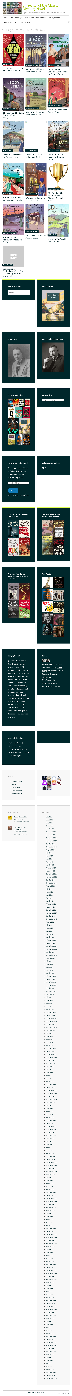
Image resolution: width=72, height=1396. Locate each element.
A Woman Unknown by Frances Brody (36, 199)
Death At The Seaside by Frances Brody (12, 155)
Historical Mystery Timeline (35, 18)
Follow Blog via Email (18, 463)
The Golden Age (16, 18)
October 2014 (50, 1240)
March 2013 (50, 1297)
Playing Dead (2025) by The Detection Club (13, 69)
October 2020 (50, 1024)
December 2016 (51, 1162)
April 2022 (49, 970)
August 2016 (50, 1174)
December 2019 (51, 1054)
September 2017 (51, 1135)
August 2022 (50, 958)
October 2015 (50, 1204)
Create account (17, 781)
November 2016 (51, 1165)
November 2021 (51, 985)
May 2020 (49, 1039)
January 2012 (50, 1339)
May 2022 (49, 967)
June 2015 (49, 1216)
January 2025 (50, 871)
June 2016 (49, 1180)
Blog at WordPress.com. (36, 1392)
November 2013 (51, 1273)
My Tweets (46, 468)
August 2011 (50, 1354)
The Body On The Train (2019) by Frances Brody (13, 115)
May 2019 (49, 1075)
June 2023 (49, 928)
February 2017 (51, 1156)
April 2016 (49, 1186)
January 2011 (50, 1376)
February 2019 (51, 1084)
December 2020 (51, 1018)
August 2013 (50, 1282)
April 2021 (49, 1006)
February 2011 (51, 1373)
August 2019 (50, 1066)
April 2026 (49, 826)
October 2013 (50, 1276)
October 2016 (50, 1168)
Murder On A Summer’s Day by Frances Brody (13, 198)
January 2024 (50, 907)
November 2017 (51, 1129)
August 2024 (50, 886)
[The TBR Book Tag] (58, 632)
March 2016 (50, 1189)
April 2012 (49, 1330)
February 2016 (51, 1192)
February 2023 (51, 940)
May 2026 (49, 823)
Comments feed (17, 790)
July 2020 (49, 1033)
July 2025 (49, 853)
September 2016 (51, 1171)
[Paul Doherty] (58, 583)
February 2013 (51, 1300)
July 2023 (49, 925)
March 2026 (50, 829)
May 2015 (49, 1219)
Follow (13, 490)
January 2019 (50, 1087)
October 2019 (50, 1060)
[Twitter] (68, 21)
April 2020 (49, 1042)
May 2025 (49, 859)
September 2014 (51, 1243)
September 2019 (51, 1063)
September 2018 (51, 1099)
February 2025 (51, 868)
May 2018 (49, 1111)
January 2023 (50, 943)
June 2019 (49, 1072)
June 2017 (49, 1144)
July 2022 (49, 961)
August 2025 (50, 850)
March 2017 (50, 1153)
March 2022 (50, 973)
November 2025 (51, 841)
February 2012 (51, 1336)
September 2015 (51, 1207)
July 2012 (49, 1321)
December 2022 (51, 946)
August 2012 (50, 1318)
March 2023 (50, 937)
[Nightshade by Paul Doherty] (47, 630)
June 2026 (49, 820)
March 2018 (50, 1117)
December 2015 (51, 1198)
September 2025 (51, 847)
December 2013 (51, 1270)
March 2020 (50, 1045)
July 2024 (49, 889)
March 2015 (50, 1225)
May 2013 (49, 1291)
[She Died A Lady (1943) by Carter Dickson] (47, 619)
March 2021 (50, 1009)
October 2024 (50, 880)
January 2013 (50, 1303)
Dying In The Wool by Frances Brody (58, 240)
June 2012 (49, 1324)
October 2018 (50, 1096)
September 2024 (51, 883)
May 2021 (49, 1003)
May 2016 (49, 1183)
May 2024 (49, 895)
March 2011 (50, 1369)
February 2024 (51, 904)
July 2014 (49, 1249)
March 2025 (50, 865)
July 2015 (49, 1213)
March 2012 (50, 1333)
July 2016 (49, 1177)
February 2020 (51, 1048)
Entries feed (16, 787)
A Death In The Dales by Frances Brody (35, 155)
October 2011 (50, 1348)
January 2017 (50, 1159)
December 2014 (51, 1234)
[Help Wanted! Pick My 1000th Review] (47, 607)
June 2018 (49, 1108)
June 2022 (49, 964)
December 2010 (51, 1379)
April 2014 (49, 1258)
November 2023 (51, 913)
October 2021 (50, 988)
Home (5, 18)
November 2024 (51, 877)
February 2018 (51, 1120)
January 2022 (50, 979)
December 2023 (51, 910)
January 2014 (50, 1267)
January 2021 (50, 1015)
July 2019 (49, 1069)
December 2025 (51, 838)
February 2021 (51, 1012)
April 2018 (49, 1114)
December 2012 (51, 1306)
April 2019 (49, 1078)
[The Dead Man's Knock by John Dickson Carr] (58, 620)
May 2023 (49, 931)
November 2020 (51, 1021)
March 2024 (50, 901)
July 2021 (49, 997)
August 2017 (50, 1138)
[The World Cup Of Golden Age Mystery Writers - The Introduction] (47, 583)
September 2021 (51, 991)
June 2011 (49, 1360)
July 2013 (49, 1285)
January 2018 (50, 1123)
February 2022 (51, 976)
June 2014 (49, 1252)
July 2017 (49, 1141)
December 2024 (51, 874)
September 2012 (51, 1315)
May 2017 (49, 1147)
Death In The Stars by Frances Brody (57, 110)
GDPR (27, 22)
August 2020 (50, 1030)
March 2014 (50, 1261)
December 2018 (51, 1090)
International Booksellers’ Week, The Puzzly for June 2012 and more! (13, 272)
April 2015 (49, 1222)
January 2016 (50, 1195)
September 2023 (51, 919)
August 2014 (50, 1246)
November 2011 (51, 1345)
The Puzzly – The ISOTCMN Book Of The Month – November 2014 (58, 197)
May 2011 (49, 1363)
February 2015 (51, 1228)
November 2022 (51, 949)
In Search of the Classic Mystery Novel (40, 7)
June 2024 (49, 892)
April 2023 (49, 934)
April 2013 (49, 1294)
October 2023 (50, 916)
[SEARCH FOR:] (19, 292)
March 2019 (50, 1081)
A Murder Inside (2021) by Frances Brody (36, 70)
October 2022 (50, 952)
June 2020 (49, 1036)
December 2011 (51, 1342)
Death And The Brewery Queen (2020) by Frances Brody (57, 71)
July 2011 (49, 1357)
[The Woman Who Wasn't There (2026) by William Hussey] (47, 595)
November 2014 (51, 1237)
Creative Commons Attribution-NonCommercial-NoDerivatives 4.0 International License (51, 680)
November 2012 (51, 1309)
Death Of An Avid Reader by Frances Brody (56, 157)
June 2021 (49, 1000)
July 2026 (49, 817)
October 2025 (50, 844)
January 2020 (50, 1051)
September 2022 (51, 955)
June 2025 (49, 856)
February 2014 (51, 1264)
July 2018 (49, 1105)
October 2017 (50, 1132)
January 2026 (50, 835)
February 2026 (51, 832)
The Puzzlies (7, 22)
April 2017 (49, 1150)
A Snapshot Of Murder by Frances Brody (35, 113)
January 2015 (50, 1231)
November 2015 (51, 1201)
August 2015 (50, 1210)
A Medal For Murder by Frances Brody (36, 236)
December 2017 (51, 1126)
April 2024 (49, 898)
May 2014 (49, 1255)
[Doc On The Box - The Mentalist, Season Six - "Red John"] (58, 595)
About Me (19, 22)
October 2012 (50, 1312)
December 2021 (51, 982)
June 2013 (49, 1288)
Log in (14, 784)
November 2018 (51, 1093)
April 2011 (49, 1366)
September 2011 (51, 1351)
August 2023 (50, 922)
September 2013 (51, 1279)
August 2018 (50, 1102)
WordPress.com (17, 793)
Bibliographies (54, 18)
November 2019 (51, 1057)
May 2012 (49, 1327)
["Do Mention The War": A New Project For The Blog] (58, 607)
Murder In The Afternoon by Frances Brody (12, 239)
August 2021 (50, 994)
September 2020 (51, 1027)
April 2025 (49, 862)
